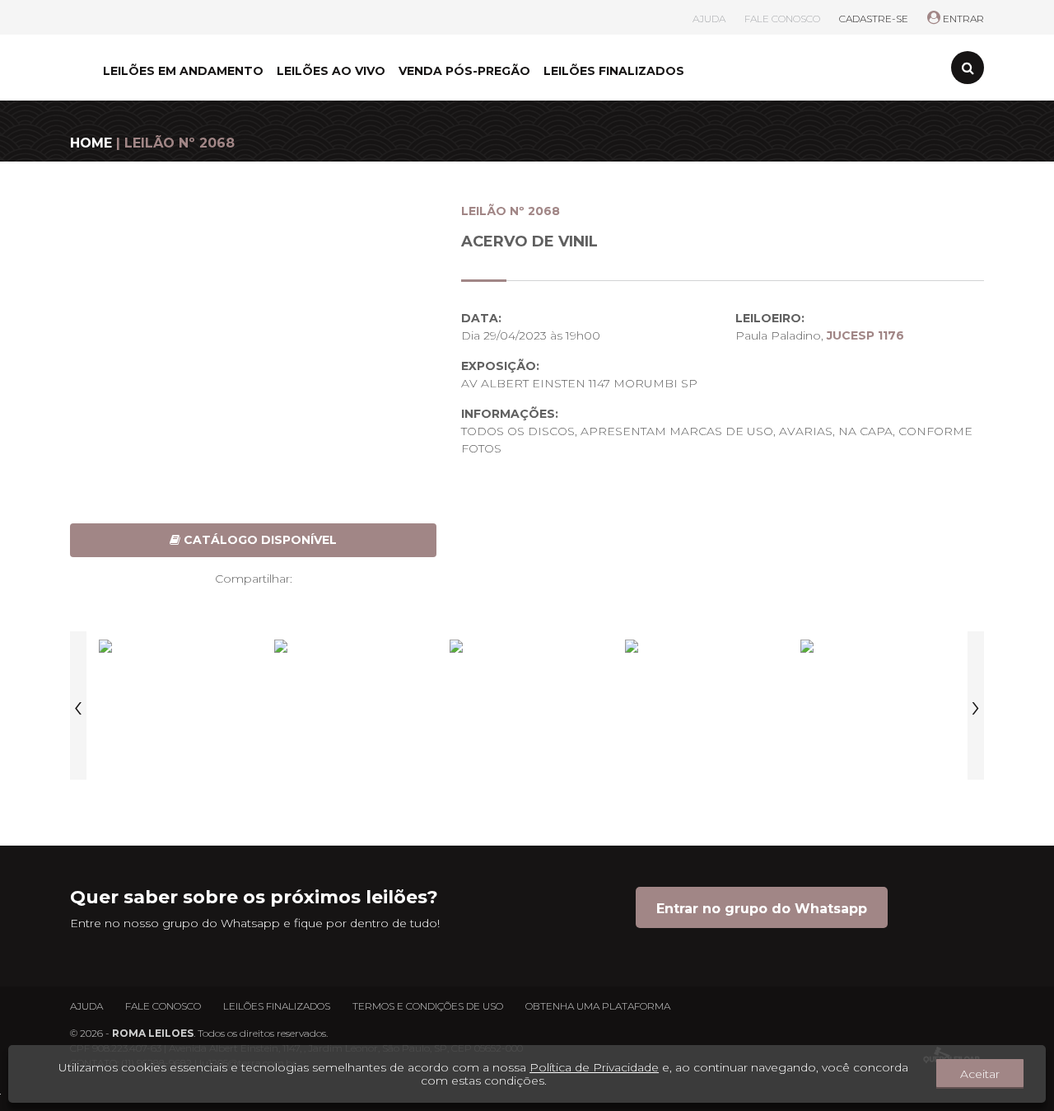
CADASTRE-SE (873, 18)
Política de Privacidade (594, 1067)
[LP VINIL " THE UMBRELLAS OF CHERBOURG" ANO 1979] (877, 705)
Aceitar (980, 1073)
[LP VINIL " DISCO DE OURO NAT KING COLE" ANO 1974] (176, 705)
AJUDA (709, 18)
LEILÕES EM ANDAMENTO (183, 70)
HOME (91, 143)
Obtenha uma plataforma (597, 1006)
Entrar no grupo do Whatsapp (761, 908)
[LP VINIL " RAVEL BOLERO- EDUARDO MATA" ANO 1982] (527, 705)
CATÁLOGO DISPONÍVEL (258, 539)
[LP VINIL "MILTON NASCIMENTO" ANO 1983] (702, 705)
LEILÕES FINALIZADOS (613, 70)
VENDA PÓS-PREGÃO (464, 70)
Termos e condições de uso (427, 1006)
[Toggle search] (967, 67)
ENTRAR (962, 18)
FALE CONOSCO (782, 18)
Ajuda (86, 1006)
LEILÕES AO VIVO (331, 70)
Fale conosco (163, 1006)
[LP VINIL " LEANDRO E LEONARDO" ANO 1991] (351, 705)
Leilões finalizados (276, 1006)
